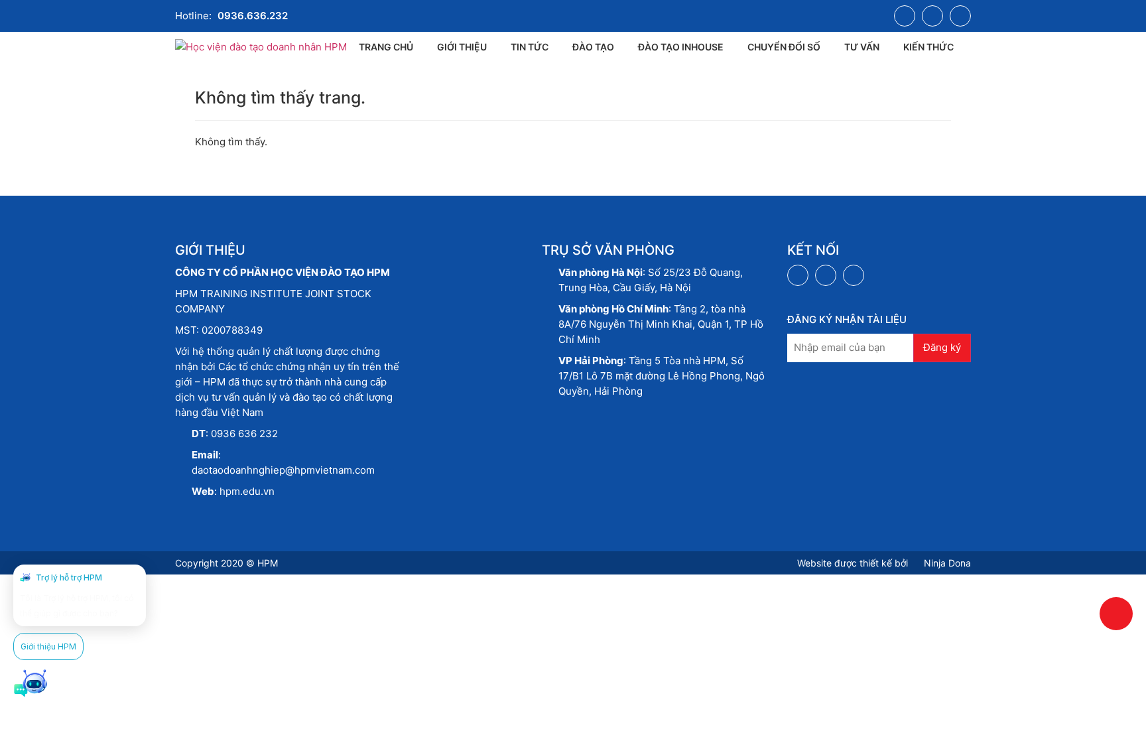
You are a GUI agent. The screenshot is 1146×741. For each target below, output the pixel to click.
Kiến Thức (928, 46)
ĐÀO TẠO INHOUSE (681, 46)
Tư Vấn (861, 46)
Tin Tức (529, 46)
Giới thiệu (462, 46)
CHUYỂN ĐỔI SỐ (783, 46)
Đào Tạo (593, 46)
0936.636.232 (253, 15)
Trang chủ (386, 46)
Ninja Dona (946, 563)
